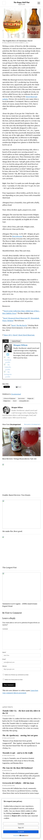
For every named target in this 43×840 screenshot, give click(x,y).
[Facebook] (8, 359)
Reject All (21, 827)
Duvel (14, 401)
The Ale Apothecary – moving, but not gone (20, 735)
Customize (21, 824)
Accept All (21, 831)
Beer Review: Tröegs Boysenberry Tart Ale (19, 458)
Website (4, 666)
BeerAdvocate (17, 236)
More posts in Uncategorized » (32, 424)
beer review (21, 398)
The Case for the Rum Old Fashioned (17, 768)
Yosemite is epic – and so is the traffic (17, 753)
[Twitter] (8, 354)
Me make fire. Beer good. (12, 531)
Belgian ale (30, 398)
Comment (5, 629)
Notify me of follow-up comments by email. (17, 674)
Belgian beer (7, 401)
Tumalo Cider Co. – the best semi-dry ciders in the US (21, 711)
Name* (4, 652)
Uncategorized (16, 394)
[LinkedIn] (8, 367)
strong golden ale (24, 401)
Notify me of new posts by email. (14, 679)
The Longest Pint (9, 567)
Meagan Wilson (20, 345)
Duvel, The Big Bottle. (19, 325)
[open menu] (39, 3)
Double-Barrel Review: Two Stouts (16, 495)
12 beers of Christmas (9, 398)
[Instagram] (8, 374)
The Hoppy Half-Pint (22, 2)
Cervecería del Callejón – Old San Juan (18, 783)
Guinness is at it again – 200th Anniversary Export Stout (19, 604)
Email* (4, 659)
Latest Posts (16, 341)
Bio (6, 341)
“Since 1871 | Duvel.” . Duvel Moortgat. (19, 335)
